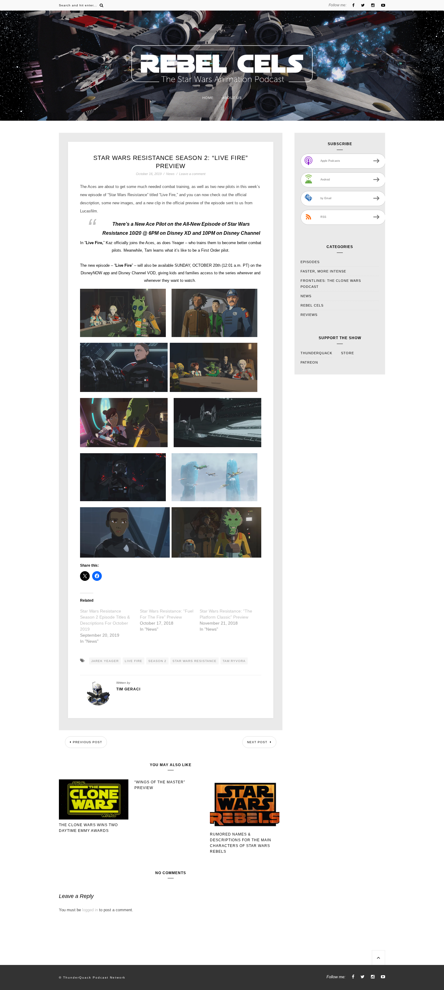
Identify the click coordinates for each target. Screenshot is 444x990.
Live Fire (133, 661)
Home (208, 98)
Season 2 (157, 661)
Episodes (310, 262)
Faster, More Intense (323, 271)
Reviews (309, 315)
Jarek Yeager (105, 661)
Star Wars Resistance (194, 661)
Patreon (309, 362)
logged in (90, 910)
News (170, 174)
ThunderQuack (316, 353)
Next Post (258, 742)
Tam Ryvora (234, 661)
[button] (123, 313)
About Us (232, 98)
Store (347, 353)
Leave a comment (192, 174)
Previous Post (87, 742)
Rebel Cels (312, 305)
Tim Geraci (128, 689)
